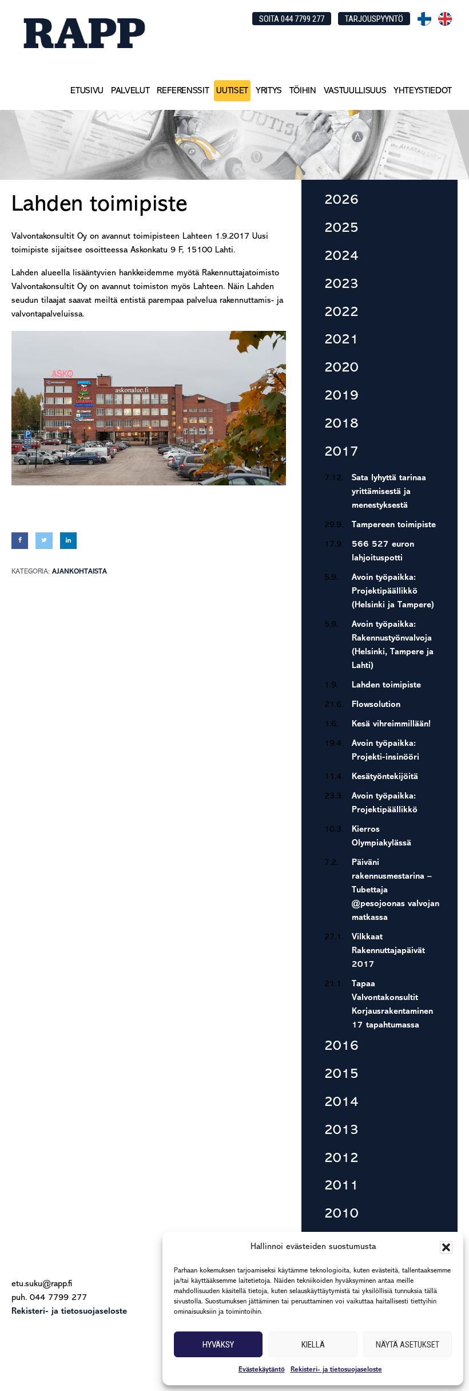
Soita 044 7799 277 (291, 19)
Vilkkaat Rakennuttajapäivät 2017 (388, 951)
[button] (446, 1247)
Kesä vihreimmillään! (391, 724)
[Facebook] (19, 540)
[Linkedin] (68, 540)
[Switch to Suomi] (424, 19)
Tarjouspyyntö (374, 19)
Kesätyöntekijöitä (385, 777)
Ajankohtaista (79, 571)
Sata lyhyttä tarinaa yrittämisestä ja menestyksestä (389, 492)
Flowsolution (376, 705)
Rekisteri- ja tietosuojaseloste (336, 1369)
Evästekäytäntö (262, 1369)
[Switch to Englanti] (445, 19)
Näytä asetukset (407, 1344)
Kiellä (313, 1344)
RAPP (83, 33)
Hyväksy (218, 1344)
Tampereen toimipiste (394, 525)
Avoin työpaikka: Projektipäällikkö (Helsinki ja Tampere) (393, 592)
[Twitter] (43, 540)
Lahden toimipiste (386, 685)
